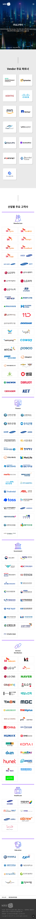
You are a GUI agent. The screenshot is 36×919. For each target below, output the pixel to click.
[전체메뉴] (33, 4)
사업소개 (9, 47)
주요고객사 (15, 47)
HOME (4, 47)
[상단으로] (33, 916)
